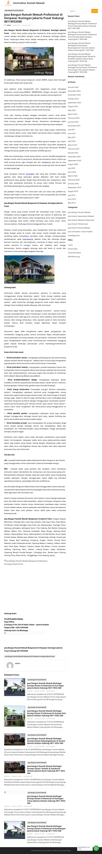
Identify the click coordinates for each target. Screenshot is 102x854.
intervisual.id (28, 239)
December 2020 (74, 156)
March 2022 (72, 114)
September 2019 (74, 187)
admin (9, 25)
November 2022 (74, 95)
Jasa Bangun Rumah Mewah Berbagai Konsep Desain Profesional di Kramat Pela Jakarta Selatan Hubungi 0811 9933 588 (46, 713)
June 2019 (72, 199)
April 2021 (72, 141)
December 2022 (74, 91)
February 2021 (74, 149)
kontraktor (30, 174)
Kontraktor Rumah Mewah (29, 3)
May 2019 (72, 203)
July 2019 (71, 195)
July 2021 (71, 129)
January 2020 (73, 183)
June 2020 (72, 172)
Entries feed (72, 249)
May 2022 (72, 110)
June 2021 (72, 133)
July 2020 (71, 168)
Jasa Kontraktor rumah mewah (80, 231)
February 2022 (74, 118)
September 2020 (74, 160)
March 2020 (72, 176)
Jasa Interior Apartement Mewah (81, 216)
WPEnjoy (68, 850)
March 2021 (72, 145)
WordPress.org (74, 256)
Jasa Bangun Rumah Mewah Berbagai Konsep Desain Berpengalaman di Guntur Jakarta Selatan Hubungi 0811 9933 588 (46, 740)
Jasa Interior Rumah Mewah (79, 228)
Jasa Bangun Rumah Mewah (14, 10)
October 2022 (73, 99)
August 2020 (73, 164)
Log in (70, 245)
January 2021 (73, 153)
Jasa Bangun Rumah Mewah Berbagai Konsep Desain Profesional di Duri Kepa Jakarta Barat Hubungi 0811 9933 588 (45, 685)
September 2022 (74, 102)
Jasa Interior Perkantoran (78, 224)
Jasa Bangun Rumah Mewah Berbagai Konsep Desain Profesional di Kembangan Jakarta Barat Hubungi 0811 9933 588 (46, 828)
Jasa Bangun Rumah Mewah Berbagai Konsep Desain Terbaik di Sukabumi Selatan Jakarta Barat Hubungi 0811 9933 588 (46, 769)
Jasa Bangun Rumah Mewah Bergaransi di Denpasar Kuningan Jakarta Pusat (30, 656)
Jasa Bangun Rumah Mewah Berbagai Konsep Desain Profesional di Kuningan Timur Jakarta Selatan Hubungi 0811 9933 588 (46, 799)
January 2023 (73, 87)
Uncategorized (73, 235)
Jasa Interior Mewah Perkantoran (81, 220)
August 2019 (73, 191)
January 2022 (73, 122)
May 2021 (72, 137)
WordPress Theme (58, 850)
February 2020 (74, 180)
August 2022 (73, 106)
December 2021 (74, 126)
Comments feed (74, 252)
